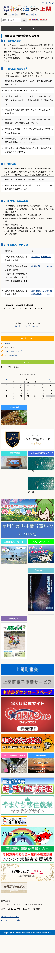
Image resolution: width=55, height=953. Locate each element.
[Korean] (43, 20)
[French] (38, 20)
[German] (41, 20)
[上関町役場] (27, 8)
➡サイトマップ (47, 2)
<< (5, 379)
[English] (35, 20)
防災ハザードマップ (13, 351)
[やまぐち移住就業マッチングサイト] (27, 814)
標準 (27, 14)
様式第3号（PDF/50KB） (42, 266)
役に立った (19, 326)
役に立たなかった (32, 326)
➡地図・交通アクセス (10, 916)
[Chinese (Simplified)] (30, 20)
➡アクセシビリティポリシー (13, 920)
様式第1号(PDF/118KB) (41, 256)
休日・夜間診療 (11, 355)
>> (50, 379)
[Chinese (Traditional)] (33, 20)
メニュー (28, 28)
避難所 (7, 343)
